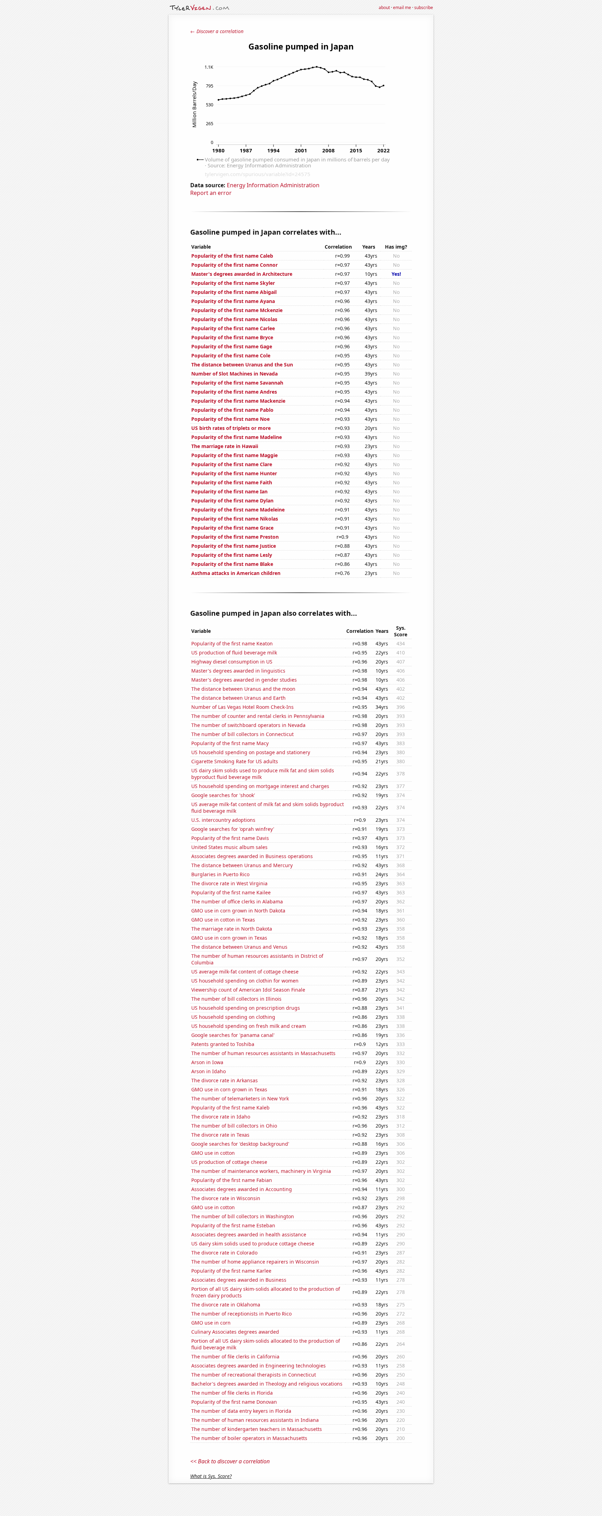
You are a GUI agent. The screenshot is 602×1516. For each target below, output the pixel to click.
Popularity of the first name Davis (230, 838)
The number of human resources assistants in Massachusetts (263, 1053)
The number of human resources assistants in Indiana (255, 1420)
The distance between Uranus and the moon (243, 688)
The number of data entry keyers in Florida (241, 1411)
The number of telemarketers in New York (240, 1098)
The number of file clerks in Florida (232, 1392)
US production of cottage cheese (229, 1162)
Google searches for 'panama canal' (233, 1035)
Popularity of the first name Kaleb (230, 1107)
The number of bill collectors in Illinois (236, 998)
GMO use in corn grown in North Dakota (238, 910)
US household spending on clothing (233, 1017)
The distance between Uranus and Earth (238, 698)
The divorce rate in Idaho (220, 1116)
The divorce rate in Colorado (224, 1252)
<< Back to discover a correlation (230, 1461)
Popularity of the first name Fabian (231, 1180)
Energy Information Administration (273, 185)
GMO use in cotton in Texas (223, 919)
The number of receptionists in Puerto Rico (241, 1313)
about (384, 7)
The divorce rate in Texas (220, 1134)
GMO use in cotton (213, 1153)
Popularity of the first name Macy (230, 743)
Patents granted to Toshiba (222, 1044)
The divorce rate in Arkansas (224, 1080)
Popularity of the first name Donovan (234, 1401)
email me (402, 7)
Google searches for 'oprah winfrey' (232, 829)
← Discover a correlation (217, 31)
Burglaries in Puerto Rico (220, 874)
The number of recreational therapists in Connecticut (253, 1374)
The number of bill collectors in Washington (242, 1216)
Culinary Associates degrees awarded (235, 1331)
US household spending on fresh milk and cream (248, 1026)
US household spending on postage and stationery (250, 752)
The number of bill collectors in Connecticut (242, 734)
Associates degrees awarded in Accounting (241, 1189)
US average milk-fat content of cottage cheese (245, 971)
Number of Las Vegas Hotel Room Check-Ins (242, 707)
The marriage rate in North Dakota (231, 928)
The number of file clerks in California (235, 1356)
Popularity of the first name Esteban (233, 1225)
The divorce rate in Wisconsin (225, 1198)
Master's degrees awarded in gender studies (244, 679)
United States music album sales (229, 847)
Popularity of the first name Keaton (232, 643)
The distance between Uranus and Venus (239, 946)
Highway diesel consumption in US (231, 661)
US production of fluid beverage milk (234, 652)
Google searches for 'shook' (223, 795)
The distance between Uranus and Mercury (242, 865)
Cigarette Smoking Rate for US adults (234, 761)
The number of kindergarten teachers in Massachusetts (256, 1429)
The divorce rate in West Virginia (229, 883)
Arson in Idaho (208, 1071)
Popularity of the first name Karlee (231, 1270)
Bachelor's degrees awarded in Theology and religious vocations (266, 1383)
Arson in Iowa (207, 1062)
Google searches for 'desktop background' (240, 1143)
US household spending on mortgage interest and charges (260, 786)
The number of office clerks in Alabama (237, 901)
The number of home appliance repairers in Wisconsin (255, 1261)
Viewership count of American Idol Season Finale (248, 989)
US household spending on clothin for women (245, 980)
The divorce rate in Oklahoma (225, 1304)
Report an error (211, 193)
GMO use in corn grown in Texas (229, 937)
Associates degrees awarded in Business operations (252, 856)
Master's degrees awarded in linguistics (238, 670)
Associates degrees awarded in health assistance (248, 1234)
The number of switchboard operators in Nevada (248, 725)
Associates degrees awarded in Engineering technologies (258, 1365)
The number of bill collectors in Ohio (234, 1125)
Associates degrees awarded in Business (238, 1279)
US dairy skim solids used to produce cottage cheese (252, 1243)
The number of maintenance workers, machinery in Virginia (261, 1171)
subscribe (423, 7)
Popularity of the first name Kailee (231, 892)
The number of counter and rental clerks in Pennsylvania (257, 716)
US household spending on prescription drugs (245, 1008)
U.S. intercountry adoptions (223, 820)
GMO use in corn (211, 1322)
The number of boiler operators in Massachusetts (249, 1438)
